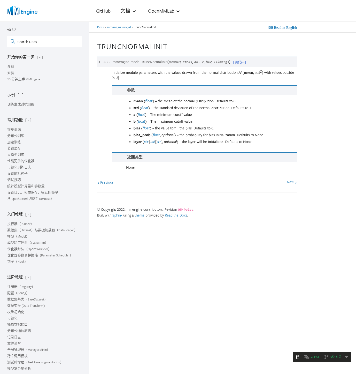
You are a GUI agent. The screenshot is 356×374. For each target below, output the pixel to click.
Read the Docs (176, 215)
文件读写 (14, 343)
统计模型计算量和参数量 (26, 186)
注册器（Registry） (21, 287)
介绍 (10, 66)
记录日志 (14, 337)
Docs (100, 27)
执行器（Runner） (20, 224)
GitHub (103, 10)
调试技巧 (14, 180)
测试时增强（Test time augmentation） (35, 362)
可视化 (12, 318)
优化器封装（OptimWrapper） (29, 249)
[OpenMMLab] (23, 10)
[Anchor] (172, 46)
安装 (10, 73)
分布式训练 (15, 136)
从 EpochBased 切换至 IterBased (29, 199)
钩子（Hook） (17, 261)
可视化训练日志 (19, 167)
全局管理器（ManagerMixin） (28, 350)
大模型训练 (15, 155)
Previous (106, 182)
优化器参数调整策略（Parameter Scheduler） (40, 255)
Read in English (285, 27)
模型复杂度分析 (19, 368)
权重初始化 (15, 312)
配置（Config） (18, 293)
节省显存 (14, 148)
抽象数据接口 (17, 324)
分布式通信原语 (19, 331)
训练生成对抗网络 (20, 104)
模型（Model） (18, 236)
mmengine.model (119, 27)
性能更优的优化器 (20, 161)
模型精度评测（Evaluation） (27, 243)
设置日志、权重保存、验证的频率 (32, 192)
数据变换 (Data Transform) (26, 305)
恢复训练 (14, 129)
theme (140, 215)
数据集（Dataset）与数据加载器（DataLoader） (42, 230)
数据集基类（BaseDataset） (27, 299)
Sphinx (117, 215)
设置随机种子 (17, 173)
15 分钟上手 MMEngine (23, 79)
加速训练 (14, 142)
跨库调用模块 (17, 356)
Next (291, 182)
